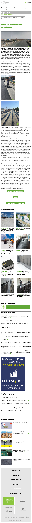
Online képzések (16, 489)
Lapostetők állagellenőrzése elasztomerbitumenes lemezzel (7, 273)
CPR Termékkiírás (16, 479)
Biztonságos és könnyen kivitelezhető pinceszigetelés (23, 273)
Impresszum (21, 517)
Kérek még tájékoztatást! (15, 191)
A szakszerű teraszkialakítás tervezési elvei (22, 252)
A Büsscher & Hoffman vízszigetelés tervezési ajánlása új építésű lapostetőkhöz (7, 230)
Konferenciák (16, 470)
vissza (16, 197)
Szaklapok (16, 475)
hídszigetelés (25, 8)
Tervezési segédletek (15, 493)
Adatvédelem (6, 517)
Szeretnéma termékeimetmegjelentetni (9, 501)
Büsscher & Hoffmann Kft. (8, 8)
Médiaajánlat (14, 517)
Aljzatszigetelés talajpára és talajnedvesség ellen (23, 295)
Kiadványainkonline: (8, 508)
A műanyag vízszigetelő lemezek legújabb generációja (7, 252)
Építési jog (16, 484)
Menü (29, 3)
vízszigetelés (4, 10)
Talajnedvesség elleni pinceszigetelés (7, 294)
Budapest (3, 15)
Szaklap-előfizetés (22, 500)
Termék (18, 8)
